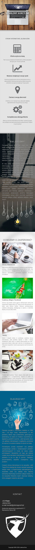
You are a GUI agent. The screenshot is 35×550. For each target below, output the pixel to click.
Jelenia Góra (23, 547)
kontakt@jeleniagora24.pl (15, 505)
